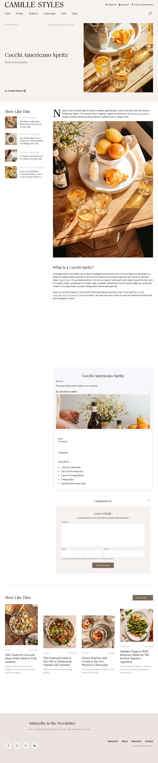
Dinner (23, 118)
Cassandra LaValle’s (139, 113)
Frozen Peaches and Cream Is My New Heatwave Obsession (95, 661)
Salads (8, 650)
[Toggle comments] (149, 501)
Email (107, 549)
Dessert (85, 653)
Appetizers (25, 134)
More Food (141, 597)
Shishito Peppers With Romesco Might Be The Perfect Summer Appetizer (134, 656)
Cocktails (12, 24)
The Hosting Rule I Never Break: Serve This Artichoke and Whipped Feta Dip (31, 141)
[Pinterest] (26, 746)
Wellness (24, 152)
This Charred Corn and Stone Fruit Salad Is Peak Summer (21, 658)
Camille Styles (15, 91)
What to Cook (26, 167)
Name (64, 549)
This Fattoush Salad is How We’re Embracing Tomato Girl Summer (57, 661)
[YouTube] (34, 746)
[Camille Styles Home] (34, 5)
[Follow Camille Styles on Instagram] (25, 90)
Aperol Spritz (65, 280)
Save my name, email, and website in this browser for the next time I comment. (88, 559)
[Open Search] (150, 13)
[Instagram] (17, 746)
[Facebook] (8, 746)
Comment (65, 522)
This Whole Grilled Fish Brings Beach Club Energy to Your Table (31, 124)
